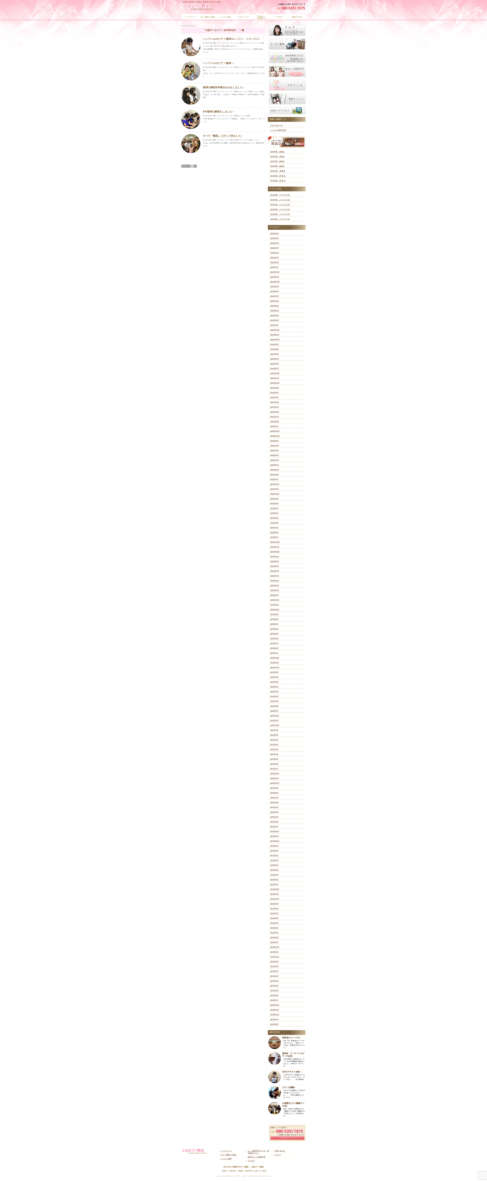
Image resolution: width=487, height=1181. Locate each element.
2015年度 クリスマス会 (280, 214)
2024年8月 (274, 349)
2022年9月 (274, 441)
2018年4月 (274, 696)
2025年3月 (274, 315)
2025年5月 (274, 306)
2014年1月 (274, 942)
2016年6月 (274, 802)
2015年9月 (274, 846)
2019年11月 (274, 605)
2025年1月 (274, 325)
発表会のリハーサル (291, 1038)
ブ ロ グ (277, 1155)
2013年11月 (274, 952)
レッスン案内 (226, 1159)
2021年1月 (274, 537)
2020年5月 (274, 576)
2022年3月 (274, 470)
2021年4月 (274, 523)
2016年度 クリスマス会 (280, 210)
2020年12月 (275, 542)
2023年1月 (274, 426)
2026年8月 (274, 233)
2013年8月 (274, 966)
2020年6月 (274, 571)
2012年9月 (274, 1019)
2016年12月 (274, 774)
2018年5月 (274, 692)
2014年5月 (274, 923)
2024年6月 (274, 359)
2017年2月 (274, 764)
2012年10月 (274, 1015)
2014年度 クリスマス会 (280, 219)
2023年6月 (274, 402)
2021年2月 (274, 532)
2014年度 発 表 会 (278, 176)
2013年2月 (274, 995)
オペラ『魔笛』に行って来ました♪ (222, 136)
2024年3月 (274, 369)
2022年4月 (274, 465)
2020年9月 (274, 557)
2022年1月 (274, 479)
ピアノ (218, 43)
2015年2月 (274, 880)
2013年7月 (274, 971)
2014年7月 (274, 913)
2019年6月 (274, 629)
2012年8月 (274, 1024)
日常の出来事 (234, 140)
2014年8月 (274, 909)
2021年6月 (274, 513)
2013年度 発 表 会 (278, 181)
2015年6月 (274, 860)
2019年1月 (274, 653)
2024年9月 (274, 344)
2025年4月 (274, 311)
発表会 (227, 46)
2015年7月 (274, 856)
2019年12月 (274, 600)
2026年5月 (274, 248)
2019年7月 (274, 624)
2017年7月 (274, 740)
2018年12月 (274, 658)
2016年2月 (274, 822)
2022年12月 (275, 431)
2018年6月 (274, 687)
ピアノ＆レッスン (228, 43)
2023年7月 (274, 397)
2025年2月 (274, 320)
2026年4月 (274, 253)
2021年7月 (274, 508)
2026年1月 (274, 267)
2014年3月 (274, 933)
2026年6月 (274, 243)
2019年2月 (274, 648)
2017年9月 (274, 730)
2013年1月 (274, 1000)
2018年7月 (274, 682)
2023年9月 (274, 388)
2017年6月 (274, 745)
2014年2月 (274, 938)
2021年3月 (274, 528)
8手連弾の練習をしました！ (219, 112)
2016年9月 (274, 788)
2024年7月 (274, 354)
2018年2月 (274, 706)
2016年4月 (274, 812)
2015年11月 (274, 836)
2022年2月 (274, 475)
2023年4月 (274, 412)
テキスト (247, 43)
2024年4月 (274, 364)
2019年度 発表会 (277, 152)
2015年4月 (274, 870)
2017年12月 (274, 716)
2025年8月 (274, 291)
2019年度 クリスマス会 (280, 195)
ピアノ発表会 (239, 43)
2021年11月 (274, 489)
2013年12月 (274, 947)
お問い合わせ (279, 1151)
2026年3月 (274, 258)
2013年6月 (274, 976)
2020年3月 (274, 586)
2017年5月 (274, 749)
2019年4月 (274, 639)
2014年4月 (274, 928)
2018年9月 (274, 672)
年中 (215, 46)
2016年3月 (274, 817)
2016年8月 (274, 793)
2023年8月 (274, 393)
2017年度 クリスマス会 (280, 205)
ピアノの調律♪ (288, 1088)
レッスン (206, 46)
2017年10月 (274, 725)
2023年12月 (275, 373)
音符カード (234, 46)
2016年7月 (274, 798)
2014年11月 (274, 894)
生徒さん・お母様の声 (256, 1157)
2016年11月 (274, 778)
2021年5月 (274, 518)
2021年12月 (274, 484)
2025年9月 (274, 287)
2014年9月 (274, 904)
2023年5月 (274, 407)
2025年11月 (274, 277)
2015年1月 (274, 884)
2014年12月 (274, 889)
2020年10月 (275, 552)
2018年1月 (274, 711)
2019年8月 (274, 619)
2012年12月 (274, 1005)
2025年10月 (275, 282)
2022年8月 (274, 446)
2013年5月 (274, 981)
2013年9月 (274, 962)
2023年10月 (275, 383)
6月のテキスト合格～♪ (292, 1072)
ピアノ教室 (260, 43)
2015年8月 (274, 851)
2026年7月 (274, 238)
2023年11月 (274, 378)
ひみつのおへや (276, 126)
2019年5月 (274, 634)
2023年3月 (274, 417)
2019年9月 (274, 614)
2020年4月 (274, 581)
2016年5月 (274, 807)
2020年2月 (274, 590)
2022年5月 (274, 460)
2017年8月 (274, 735)
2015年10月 (274, 841)
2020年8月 (274, 561)
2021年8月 (274, 504)
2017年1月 (274, 769)
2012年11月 (274, 1010)
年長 (222, 46)
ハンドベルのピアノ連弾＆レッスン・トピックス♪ (231, 39)
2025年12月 (275, 272)
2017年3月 (274, 759)
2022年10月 (275, 436)
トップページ (226, 1151)
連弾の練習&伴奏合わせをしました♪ (223, 87)
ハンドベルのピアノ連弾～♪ (219, 63)
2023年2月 (274, 422)
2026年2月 (274, 262)
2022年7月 (274, 450)
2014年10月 (274, 899)
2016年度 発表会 (277, 166)
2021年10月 (274, 494)
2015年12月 (274, 831)
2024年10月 (275, 340)
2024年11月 (274, 335)
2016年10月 (274, 783)
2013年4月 (274, 986)
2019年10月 (274, 610)
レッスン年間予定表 (278, 130)
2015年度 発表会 (277, 171)
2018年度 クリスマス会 (280, 200)
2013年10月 (274, 957)
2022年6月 (274, 455)
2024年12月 (275, 330)
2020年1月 (274, 595)
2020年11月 (274, 547)
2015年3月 (274, 875)
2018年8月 (274, 677)
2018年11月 (274, 663)
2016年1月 (274, 827)
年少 (218, 46)
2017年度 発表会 (277, 161)
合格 (211, 46)
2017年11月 (274, 721)
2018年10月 (274, 667)
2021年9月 (274, 499)
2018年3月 (274, 701)
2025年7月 (274, 296)
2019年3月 (274, 643)
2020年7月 (274, 566)
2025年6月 (274, 301)
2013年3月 (274, 991)
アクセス (251, 1161)
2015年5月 (274, 865)
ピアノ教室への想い (229, 1155)
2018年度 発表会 (277, 157)
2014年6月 (274, 918)
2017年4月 (274, 754)
